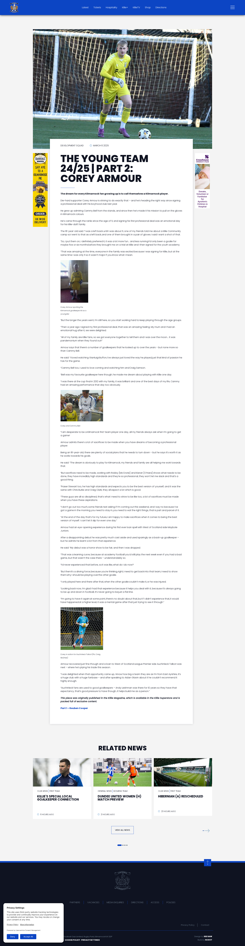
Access (155, 902)
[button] (206, 830)
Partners (75, 902)
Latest (85, 7)
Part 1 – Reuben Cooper (74, 708)
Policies (170, 902)
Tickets (97, 7)
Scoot (208, 940)
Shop (148, 7)
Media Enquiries (115, 902)
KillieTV (136, 7)
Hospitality (111, 7)
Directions (161, 7)
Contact (205, 925)
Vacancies (93, 902)
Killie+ (125, 7)
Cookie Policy (72, 940)
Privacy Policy (188, 925)
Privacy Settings (90, 940)
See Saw (208, 936)
